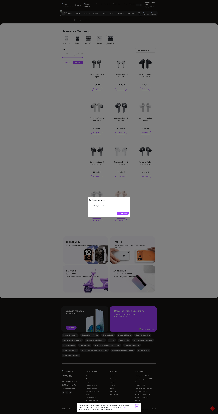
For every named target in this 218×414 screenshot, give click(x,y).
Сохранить (123, 213)
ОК (137, 406)
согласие (125, 407)
